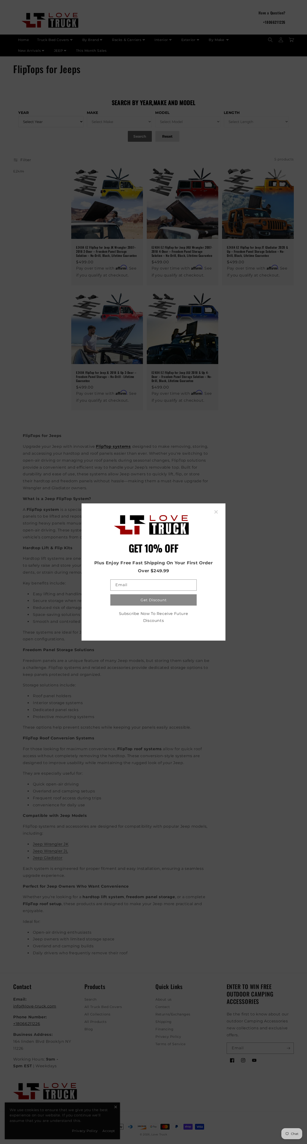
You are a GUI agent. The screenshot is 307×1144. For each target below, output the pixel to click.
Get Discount (154, 600)
